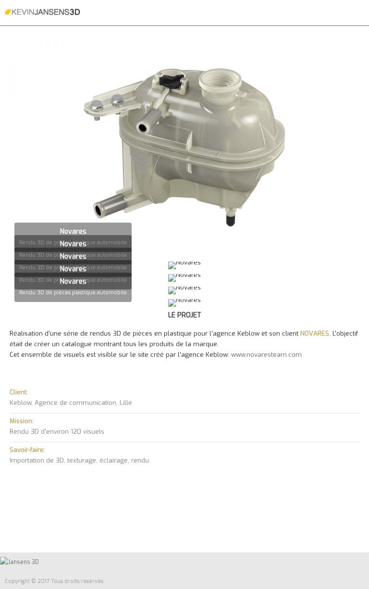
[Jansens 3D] (42, 12)
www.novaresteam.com (266, 355)
